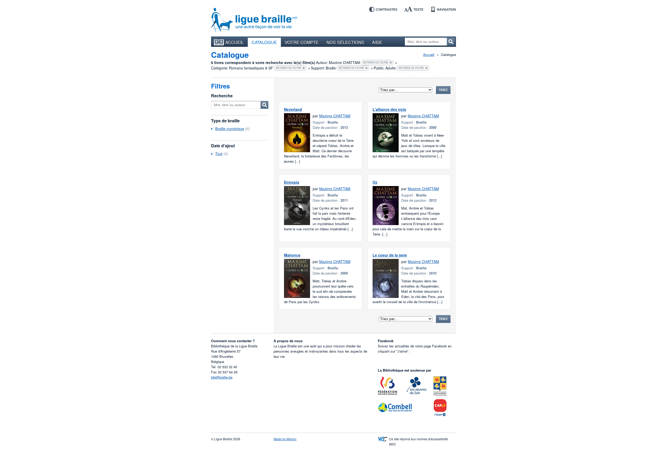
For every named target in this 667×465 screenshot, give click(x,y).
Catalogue (264, 42)
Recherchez (451, 42)
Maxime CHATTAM (334, 115)
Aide (377, 42)
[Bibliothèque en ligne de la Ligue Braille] (254, 20)
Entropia (291, 182)
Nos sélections (345, 42)
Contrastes (386, 9)
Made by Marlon (285, 439)
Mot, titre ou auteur (264, 105)
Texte (418, 9)
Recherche (222, 96)
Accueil (234, 42)
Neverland (293, 109)
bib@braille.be (221, 377)
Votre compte (302, 42)
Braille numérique (229, 128)
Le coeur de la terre (390, 255)
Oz (375, 182)
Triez (443, 90)
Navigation (446, 9)
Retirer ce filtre (375, 62)
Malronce (292, 255)
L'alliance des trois (389, 109)
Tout (219, 153)
